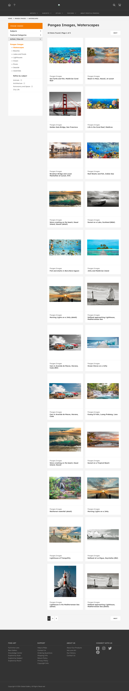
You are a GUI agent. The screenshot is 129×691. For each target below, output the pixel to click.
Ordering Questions (44, 653)
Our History (71, 653)
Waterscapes (18, 47)
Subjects (13, 31)
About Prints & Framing (90, 13)
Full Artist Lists (13, 648)
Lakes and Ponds (19, 54)
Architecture (17, 83)
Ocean (15, 61)
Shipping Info (42, 655)
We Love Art (71, 650)
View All (20, 39)
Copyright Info (43, 663)
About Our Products (74, 648)
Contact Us (41, 650)
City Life (16, 90)
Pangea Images (16, 44)
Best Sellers (12, 650)
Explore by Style (14, 655)
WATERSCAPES (33, 18)
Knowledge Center (15, 653)
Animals (16, 80)
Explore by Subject (15, 658)
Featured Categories (18, 35)
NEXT (115, 33)
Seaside (16, 67)
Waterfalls (17, 71)
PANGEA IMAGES (20, 18)
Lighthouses (17, 57)
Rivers (15, 64)
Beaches (16, 51)
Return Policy (42, 658)
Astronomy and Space (21, 86)
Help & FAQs (42, 648)
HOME (10, 18)
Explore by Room (14, 661)
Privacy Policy (42, 661)
